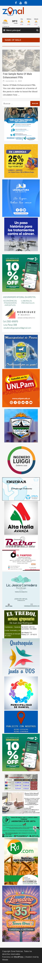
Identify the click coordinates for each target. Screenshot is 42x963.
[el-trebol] (21, 624)
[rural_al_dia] (21, 861)
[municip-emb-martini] (21, 425)
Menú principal (13, 30)
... (18, 95)
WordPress (18, 957)
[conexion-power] (21, 542)
